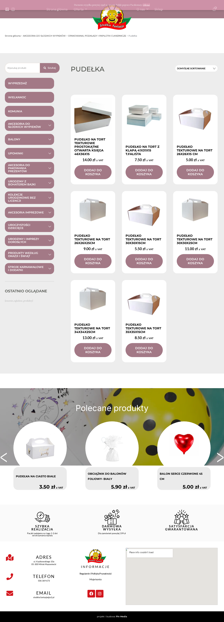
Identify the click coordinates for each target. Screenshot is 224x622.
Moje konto (95, 579)
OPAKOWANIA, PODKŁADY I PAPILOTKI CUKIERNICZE (97, 35)
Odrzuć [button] (146, 4)
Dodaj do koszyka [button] (93, 172)
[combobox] (22, 68)
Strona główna (13, 35)
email (43, 592)
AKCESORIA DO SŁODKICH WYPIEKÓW (44, 35)
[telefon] (9, 576)
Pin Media (121, 616)
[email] (9, 593)
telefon (44, 576)
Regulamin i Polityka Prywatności (96, 573)
